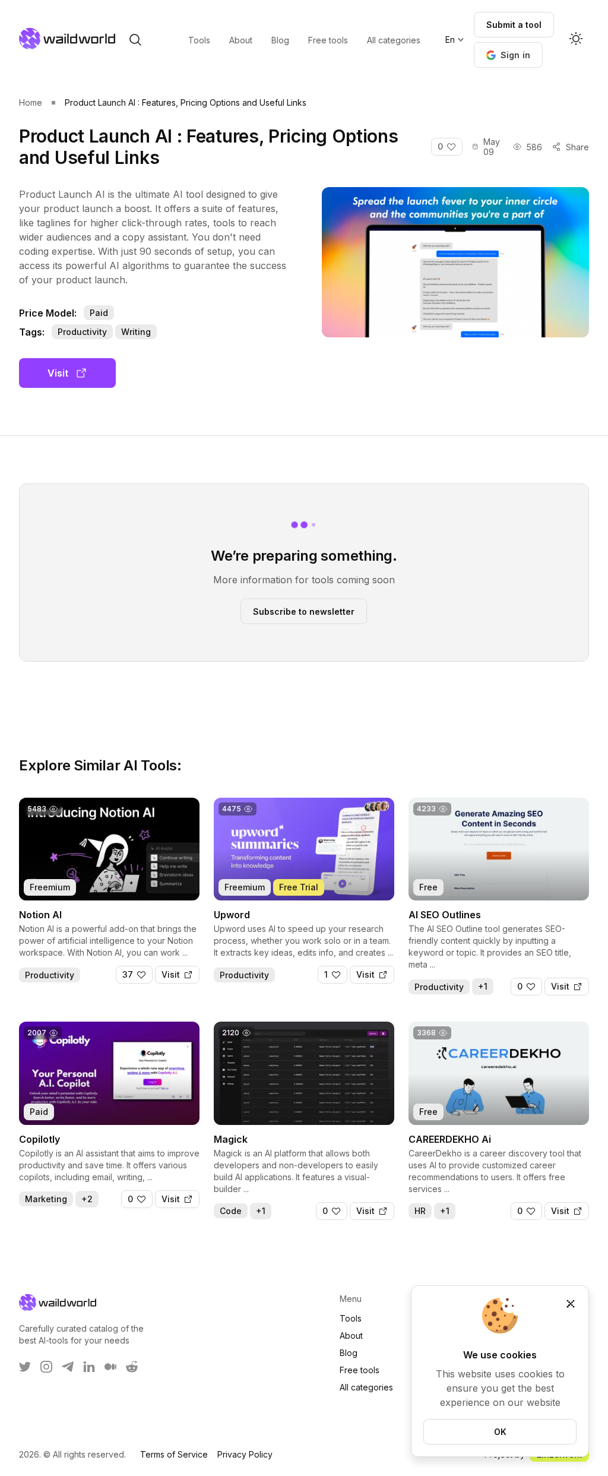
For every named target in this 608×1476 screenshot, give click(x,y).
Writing (136, 332)
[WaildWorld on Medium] (110, 1367)
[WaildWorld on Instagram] (46, 1367)
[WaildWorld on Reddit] (132, 1367)
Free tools (359, 1370)
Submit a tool (514, 25)
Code (231, 1211)
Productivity (82, 332)
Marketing (46, 1199)
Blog (348, 1353)
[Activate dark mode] (576, 40)
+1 (482, 986)
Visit (58, 373)
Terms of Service (174, 1454)
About (351, 1335)
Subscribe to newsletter (303, 611)
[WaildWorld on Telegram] (68, 1367)
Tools (351, 1318)
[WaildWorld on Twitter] (25, 1367)
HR (420, 1211)
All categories (366, 1387)
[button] (508, 55)
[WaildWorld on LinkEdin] (89, 1367)
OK (500, 1432)
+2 (87, 1199)
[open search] (135, 40)
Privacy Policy (245, 1454)
